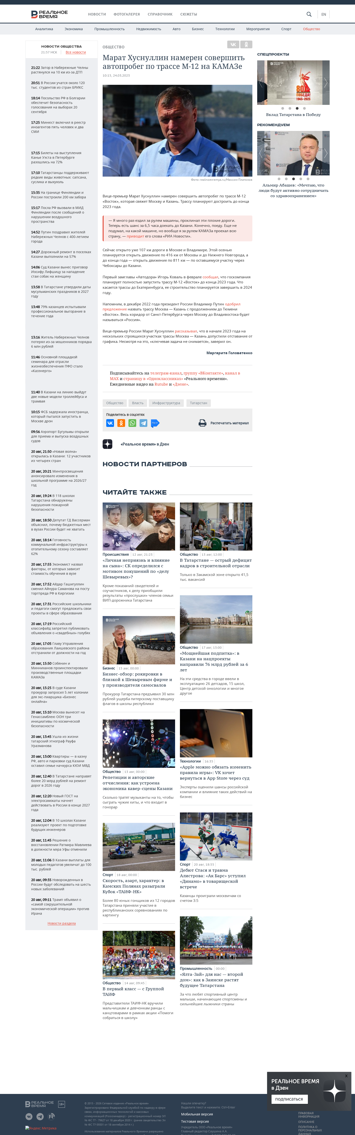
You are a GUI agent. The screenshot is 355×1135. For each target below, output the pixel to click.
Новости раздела (62, 923)
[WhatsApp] (132, 423)
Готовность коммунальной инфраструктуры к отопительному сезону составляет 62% (59, 547)
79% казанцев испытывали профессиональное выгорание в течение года (58, 311)
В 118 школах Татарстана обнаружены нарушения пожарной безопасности (53, 502)
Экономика (74, 29)
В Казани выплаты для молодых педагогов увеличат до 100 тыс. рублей (61, 864)
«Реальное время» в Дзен (145, 444)
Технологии (225, 29)
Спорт (286, 29)
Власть (137, 403)
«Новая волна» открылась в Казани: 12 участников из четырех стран (61, 456)
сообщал (210, 276)
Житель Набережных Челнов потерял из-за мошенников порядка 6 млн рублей (61, 342)
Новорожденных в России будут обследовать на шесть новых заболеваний (61, 884)
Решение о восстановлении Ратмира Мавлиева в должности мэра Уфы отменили (61, 845)
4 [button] (304, 108)
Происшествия (116, 554)
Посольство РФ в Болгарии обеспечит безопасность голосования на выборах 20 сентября (58, 105)
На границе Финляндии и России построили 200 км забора (58, 194)
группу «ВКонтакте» (203, 372)
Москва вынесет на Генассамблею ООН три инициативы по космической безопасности (58, 719)
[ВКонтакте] (233, 44)
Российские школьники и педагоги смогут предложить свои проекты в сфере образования (61, 608)
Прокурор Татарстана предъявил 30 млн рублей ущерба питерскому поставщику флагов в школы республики (138, 688)
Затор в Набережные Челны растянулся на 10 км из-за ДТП (59, 69)
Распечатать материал (230, 423)
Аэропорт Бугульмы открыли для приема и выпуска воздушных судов (60, 436)
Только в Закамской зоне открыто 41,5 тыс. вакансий (216, 569)
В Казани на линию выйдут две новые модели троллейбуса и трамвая (59, 396)
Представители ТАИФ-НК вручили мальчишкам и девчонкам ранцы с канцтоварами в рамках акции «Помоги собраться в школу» (138, 1003)
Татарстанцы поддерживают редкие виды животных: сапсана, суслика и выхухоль (60, 177)
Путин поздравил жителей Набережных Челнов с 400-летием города (60, 237)
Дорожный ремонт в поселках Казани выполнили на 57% (61, 254)
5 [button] (307, 179)
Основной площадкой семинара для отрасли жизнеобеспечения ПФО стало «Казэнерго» (57, 364)
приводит (136, 236)
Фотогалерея (127, 14)
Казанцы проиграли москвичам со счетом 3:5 (213, 885)
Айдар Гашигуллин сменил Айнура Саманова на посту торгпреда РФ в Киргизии (60, 589)
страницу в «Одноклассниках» (153, 378)
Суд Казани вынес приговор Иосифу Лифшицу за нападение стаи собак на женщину (59, 272)
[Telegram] (143, 423)
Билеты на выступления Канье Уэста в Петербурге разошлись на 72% (56, 157)
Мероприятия (258, 29)
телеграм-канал (166, 372)
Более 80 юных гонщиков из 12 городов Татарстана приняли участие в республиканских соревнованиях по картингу (139, 897)
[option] (293, 82)
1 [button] (282, 108)
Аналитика (44, 29)
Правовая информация (308, 1115)
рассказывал (186, 331)
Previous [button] (260, 82)
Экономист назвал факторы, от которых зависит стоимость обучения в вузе (57, 569)
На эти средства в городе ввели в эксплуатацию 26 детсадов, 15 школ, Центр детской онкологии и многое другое (214, 673)
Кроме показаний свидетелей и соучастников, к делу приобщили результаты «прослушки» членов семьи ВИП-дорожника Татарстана (138, 580)
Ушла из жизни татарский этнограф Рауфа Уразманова (54, 741)
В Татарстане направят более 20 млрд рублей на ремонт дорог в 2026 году (61, 781)
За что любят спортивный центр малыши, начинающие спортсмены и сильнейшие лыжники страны (213, 988)
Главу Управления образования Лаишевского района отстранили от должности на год (60, 648)
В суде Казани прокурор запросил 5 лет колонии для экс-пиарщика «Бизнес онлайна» (59, 694)
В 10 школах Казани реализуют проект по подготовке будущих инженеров (58, 825)
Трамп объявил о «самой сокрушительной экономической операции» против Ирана (60, 906)
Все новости (76, 52)
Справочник (160, 14)
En (323, 14)
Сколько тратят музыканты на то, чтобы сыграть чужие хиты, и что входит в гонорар (138, 792)
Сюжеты (188, 14)
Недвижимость (148, 29)
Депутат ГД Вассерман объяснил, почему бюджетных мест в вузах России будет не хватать (61, 525)
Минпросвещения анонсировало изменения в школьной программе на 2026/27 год (58, 478)
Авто (176, 29)
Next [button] (326, 82)
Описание (306, 1122)
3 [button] (297, 108)
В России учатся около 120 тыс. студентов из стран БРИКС (58, 85)
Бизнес (198, 29)
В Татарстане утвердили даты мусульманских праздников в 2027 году (61, 291)
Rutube (161, 384)
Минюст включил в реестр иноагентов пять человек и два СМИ (58, 127)
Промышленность (109, 29)
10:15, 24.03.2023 (116, 75)
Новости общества (61, 47)
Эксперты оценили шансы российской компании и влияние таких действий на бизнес (216, 781)
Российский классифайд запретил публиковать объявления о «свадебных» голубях (60, 628)
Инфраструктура (166, 403)
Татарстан (198, 403)
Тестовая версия (195, 1121)
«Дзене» (180, 384)
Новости (97, 14)
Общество (311, 29)
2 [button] (289, 108)
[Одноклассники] (246, 44)
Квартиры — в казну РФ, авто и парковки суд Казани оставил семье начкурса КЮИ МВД (60, 761)
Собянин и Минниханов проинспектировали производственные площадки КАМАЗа (59, 670)
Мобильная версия (197, 1114)
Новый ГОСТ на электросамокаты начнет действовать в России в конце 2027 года (60, 803)
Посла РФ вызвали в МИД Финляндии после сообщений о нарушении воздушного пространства (57, 214)
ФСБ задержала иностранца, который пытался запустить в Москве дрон (60, 416)
